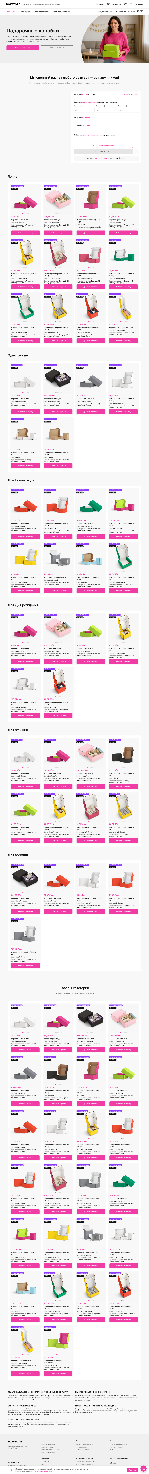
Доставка (122, 12)
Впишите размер (104, 151)
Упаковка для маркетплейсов (84, 1444)
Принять (132, 1470)
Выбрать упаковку (22, 48)
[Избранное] (125, 4)
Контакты (131, 12)
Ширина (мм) (100, 106)
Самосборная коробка (48, 1444)
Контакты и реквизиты (116, 1447)
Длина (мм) (78, 106)
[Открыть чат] (143, 1469)
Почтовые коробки (81, 1447)
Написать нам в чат (56, 48)
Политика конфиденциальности (85, 1461)
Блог (115, 12)
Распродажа (11, 12)
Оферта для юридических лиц (85, 1464)
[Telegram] (141, 11)
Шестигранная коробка (48, 1452)
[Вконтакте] (138, 11)
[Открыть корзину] (131, 4)
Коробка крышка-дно (48, 1447)
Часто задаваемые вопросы (118, 1444)
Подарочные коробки (82, 1449)
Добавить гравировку (105, 145)
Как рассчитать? (130, 94)
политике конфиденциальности (41, 1471)
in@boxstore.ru (116, 4)
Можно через (99, 158)
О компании (45, 1461)
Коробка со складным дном (50, 1449)
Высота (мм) (122, 106)
